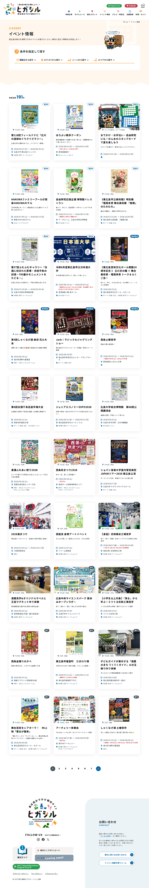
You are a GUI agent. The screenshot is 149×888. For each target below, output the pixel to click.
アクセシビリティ (51, 874)
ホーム (125, 22)
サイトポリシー (36, 874)
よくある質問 (105, 836)
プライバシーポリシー (21, 874)
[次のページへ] (98, 768)
